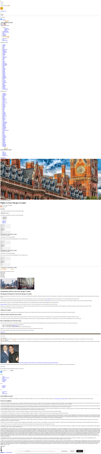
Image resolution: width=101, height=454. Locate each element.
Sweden (4, 68)
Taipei (4, 116)
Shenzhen (4, 128)
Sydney (4, 108)
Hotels (6, 30)
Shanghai (4, 106)
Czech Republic (5, 89)
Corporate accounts (6, 32)
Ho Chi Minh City (6, 130)
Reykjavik (4, 142)
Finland (4, 84)
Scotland (4, 69)
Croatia (4, 74)
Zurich (4, 105)
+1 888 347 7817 (3, 158)
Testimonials (5, 379)
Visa (3, 39)
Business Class (7, 29)
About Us (4, 34)
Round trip (4, 220)
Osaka (4, 101)
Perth (3, 109)
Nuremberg (4, 136)
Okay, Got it (3, 446)
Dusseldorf (4, 123)
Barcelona (4, 114)
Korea (4, 67)
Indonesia (4, 75)
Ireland (4, 70)
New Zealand (5, 64)
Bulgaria (4, 86)
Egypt (4, 47)
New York (4, 100)
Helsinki (4, 134)
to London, (48, 298)
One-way (4, 221)
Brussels (4, 124)
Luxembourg (5, 82)
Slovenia (4, 81)
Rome (4, 107)
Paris (3, 110)
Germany (4, 61)
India (3, 66)
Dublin (4, 141)
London (4, 112)
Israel (3, 83)
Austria (4, 87)
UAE (3, 79)
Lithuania (4, 76)
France (4, 62)
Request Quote (5, 40)
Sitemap (4, 381)
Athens (4, 143)
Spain (3, 58)
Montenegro (5, 77)
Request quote (5, 393)
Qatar (3, 59)
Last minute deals (5, 31)
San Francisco (5, 102)
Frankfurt (4, 113)
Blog (3, 151)
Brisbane (4, 126)
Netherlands (5, 51)
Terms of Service (58, 398)
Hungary (4, 88)
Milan (3, 117)
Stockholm (4, 146)
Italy (3, 60)
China (4, 46)
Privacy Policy (64, 398)
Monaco (4, 72)
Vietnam (4, 57)
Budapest (4, 139)
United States (5, 56)
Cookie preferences (9, 452)
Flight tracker (5, 391)
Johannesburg (5, 122)
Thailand (4, 54)
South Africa (5, 63)
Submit (12, 370)
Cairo (3, 120)
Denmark (4, 85)
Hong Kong (5, 98)
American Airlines (3, 304)
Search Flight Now (3, 234)
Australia (4, 44)
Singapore (4, 125)
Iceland (4, 71)
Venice (4, 119)
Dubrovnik (4, 145)
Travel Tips (4, 152)
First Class (6, 28)
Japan (3, 48)
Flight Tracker (5, 38)
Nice (3, 133)
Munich (4, 99)
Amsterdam (4, 94)
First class (4, 385)
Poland (4, 78)
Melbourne (4, 118)
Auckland (4, 95)
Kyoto (4, 131)
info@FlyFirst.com (15, 325)
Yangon (4, 129)
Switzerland (4, 52)
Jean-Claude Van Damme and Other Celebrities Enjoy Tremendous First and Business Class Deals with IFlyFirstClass (38, 362)
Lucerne (4, 137)
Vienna (4, 140)
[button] (2, 14)
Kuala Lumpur (5, 49)
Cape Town (4, 121)
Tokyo (4, 111)
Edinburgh (4, 144)
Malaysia (4, 50)
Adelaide (4, 93)
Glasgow (4, 135)
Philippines (4, 65)
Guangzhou (4, 127)
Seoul (3, 103)
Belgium (4, 45)
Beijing (4, 96)
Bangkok (4, 104)
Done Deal (6, 36)
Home (4, 376)
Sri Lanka (4, 80)
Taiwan (4, 53)
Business (4, 386)
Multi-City (4, 222)
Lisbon (4, 138)
